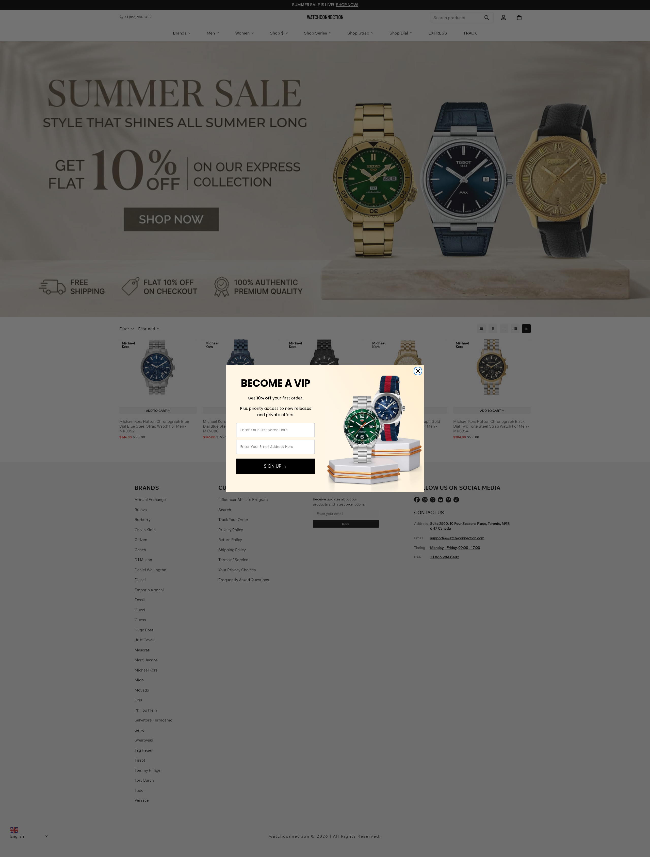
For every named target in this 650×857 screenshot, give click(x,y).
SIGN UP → (275, 466)
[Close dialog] (418, 371)
